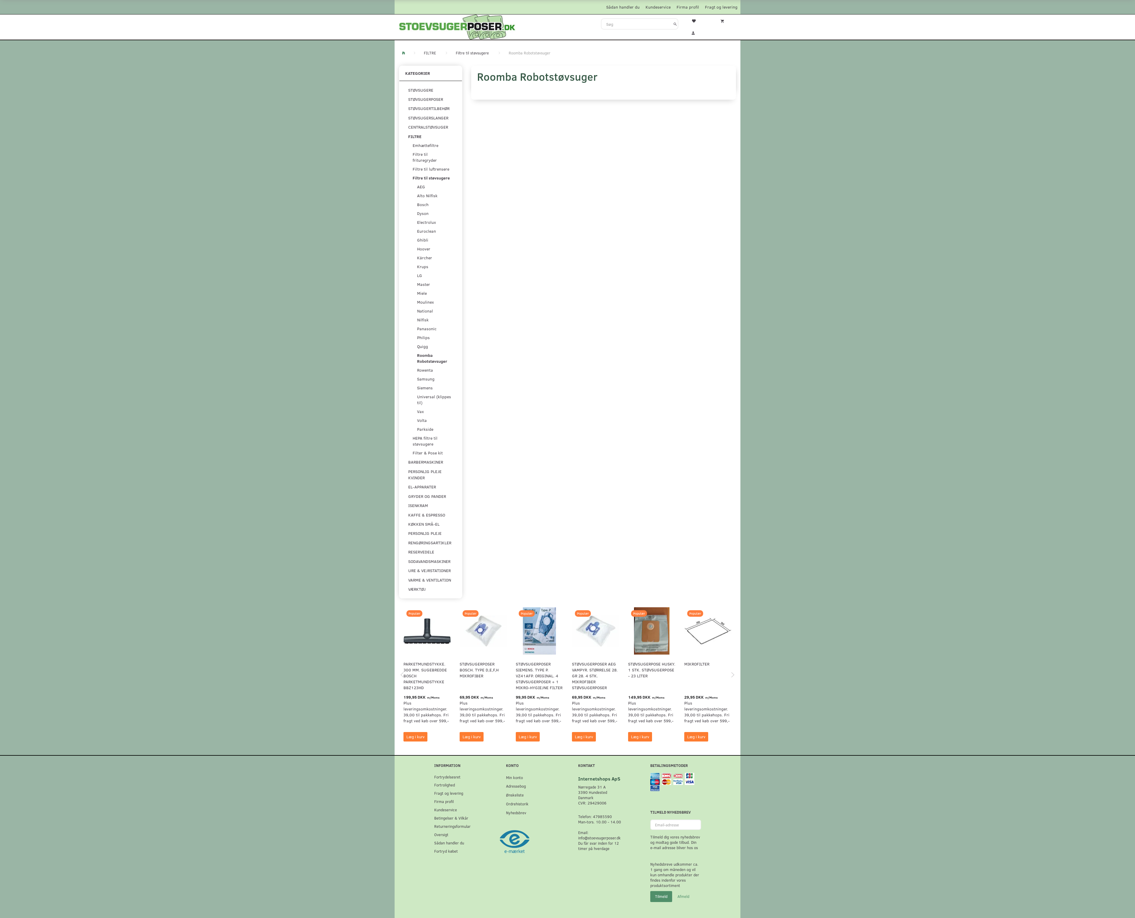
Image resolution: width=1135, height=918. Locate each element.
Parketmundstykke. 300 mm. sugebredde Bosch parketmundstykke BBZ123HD (425, 675)
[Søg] (675, 24)
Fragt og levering (721, 7)
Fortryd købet (446, 851)
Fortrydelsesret (447, 776)
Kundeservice (658, 7)
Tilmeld (661, 896)
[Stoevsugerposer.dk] (457, 26)
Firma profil (688, 7)
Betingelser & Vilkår (451, 817)
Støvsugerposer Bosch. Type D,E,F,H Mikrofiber (479, 670)
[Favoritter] (697, 20)
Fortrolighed (444, 784)
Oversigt (441, 834)
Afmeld (683, 896)
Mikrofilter (696, 664)
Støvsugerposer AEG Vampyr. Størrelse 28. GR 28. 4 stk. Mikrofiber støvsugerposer (595, 675)
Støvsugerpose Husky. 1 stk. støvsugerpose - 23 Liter (651, 670)
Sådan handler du (623, 7)
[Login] (697, 32)
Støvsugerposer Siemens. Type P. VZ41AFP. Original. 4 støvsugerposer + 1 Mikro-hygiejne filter (539, 675)
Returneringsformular (452, 826)
